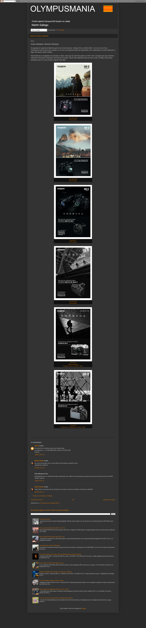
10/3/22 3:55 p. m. (40, 454)
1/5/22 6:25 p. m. (39, 492)
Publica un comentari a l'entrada (42, 496)
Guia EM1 (73, 425)
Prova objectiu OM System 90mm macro (51, 563)
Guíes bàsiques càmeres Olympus (49, 545)
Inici (73, 499)
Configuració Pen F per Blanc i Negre (73, 366)
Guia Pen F (73, 362)
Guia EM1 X (73, 240)
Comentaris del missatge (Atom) (49, 503)
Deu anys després (44, 519)
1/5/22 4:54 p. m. (39, 480)
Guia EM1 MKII (73, 301)
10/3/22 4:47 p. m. (40, 467)
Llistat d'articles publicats (39, 36)
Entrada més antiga (109, 499)
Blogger (83, 608)
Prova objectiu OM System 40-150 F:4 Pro (52, 536)
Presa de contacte (73, 364)
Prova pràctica (73, 242)
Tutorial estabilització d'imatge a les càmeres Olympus (55, 571)
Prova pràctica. (73, 119)
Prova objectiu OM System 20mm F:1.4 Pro (52, 528)
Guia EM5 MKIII (73, 179)
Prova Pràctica (73, 181)
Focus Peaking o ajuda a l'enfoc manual (51, 580)
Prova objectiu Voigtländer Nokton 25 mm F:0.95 (53, 589)
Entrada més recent (37, 499)
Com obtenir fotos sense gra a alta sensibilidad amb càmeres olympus (60, 554)
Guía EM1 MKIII (73, 118)
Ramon (37, 445)
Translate (61, 30)
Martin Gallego (39, 460)
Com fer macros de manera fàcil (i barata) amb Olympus (56, 598)
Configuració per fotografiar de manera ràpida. (73, 427)
